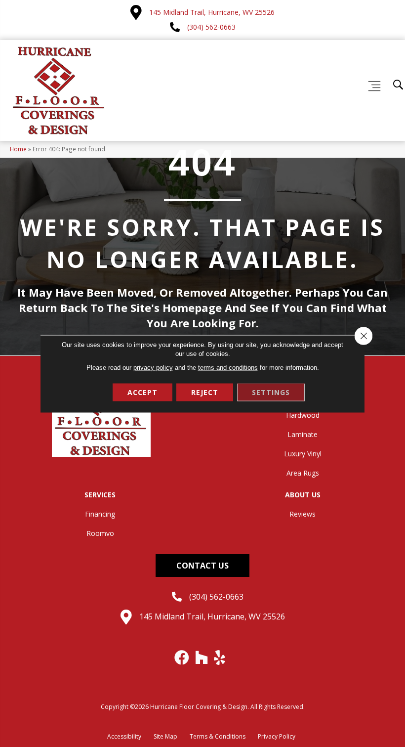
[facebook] (182, 657)
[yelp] (220, 657)
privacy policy (153, 367)
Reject (204, 391)
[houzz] (202, 657)
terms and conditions (228, 367)
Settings (271, 391)
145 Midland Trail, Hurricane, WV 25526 (212, 12)
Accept (142, 391)
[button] (202, 565)
